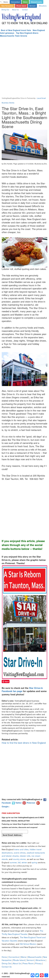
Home (5, 2)
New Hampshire (7, 6)
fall (19, 862)
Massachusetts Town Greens (13, 35)
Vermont (32, 6)
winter (24, 862)
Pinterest (30, 802)
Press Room (28, 963)
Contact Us (7, 966)
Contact (25, 9)
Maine (25, 2)
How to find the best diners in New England (24, 742)
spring (34, 862)
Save (7, 681)
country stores (19, 859)
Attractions (42, 6)
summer (13, 862)
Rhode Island (21, 6)
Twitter (18, 802)
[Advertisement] (24, 68)
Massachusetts (36, 2)
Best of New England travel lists (16, 30)
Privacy (38, 963)
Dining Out (5, 9)
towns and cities (21, 849)
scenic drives (20, 852)
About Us (15, 9)
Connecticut (15, 2)
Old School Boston (28, 943)
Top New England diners (27, 33)
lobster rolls (25, 855)
